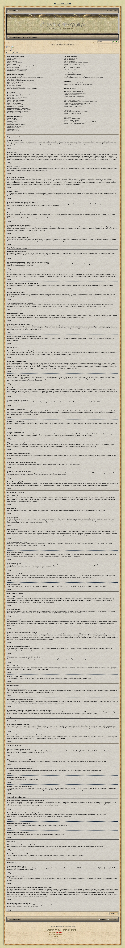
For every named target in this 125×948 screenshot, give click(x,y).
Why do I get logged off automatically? (17, 69)
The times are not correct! (14, 79)
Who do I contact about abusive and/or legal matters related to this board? (83, 121)
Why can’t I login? (12, 64)
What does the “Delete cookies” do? (16, 70)
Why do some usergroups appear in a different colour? (78, 65)
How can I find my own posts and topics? (74, 96)
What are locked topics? (13, 129)
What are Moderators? (69, 59)
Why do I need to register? (14, 58)
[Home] (62, 24)
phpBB (71, 296)
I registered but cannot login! (14, 62)
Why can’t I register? (12, 61)
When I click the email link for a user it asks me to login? (22, 88)
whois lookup (14, 891)
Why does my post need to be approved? (18, 111)
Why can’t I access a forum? (14, 103)
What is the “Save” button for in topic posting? (19, 109)
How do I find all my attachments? (72, 113)
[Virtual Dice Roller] (13, 48)
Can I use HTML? (12, 119)
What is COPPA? (11, 59)
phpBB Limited (55, 868)
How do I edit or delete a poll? (15, 101)
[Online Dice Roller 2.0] (8, 48)
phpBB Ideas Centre (84, 878)
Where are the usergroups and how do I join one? (77, 62)
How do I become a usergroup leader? (74, 64)
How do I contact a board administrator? (74, 123)
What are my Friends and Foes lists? (73, 83)
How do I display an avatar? (14, 85)
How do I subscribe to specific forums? (74, 104)
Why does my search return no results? (74, 91)
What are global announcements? (16, 124)
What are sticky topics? (13, 127)
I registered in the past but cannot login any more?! (20, 65)
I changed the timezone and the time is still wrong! (20, 80)
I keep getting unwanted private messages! (75, 76)
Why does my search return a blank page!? (75, 93)
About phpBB (20, 869)
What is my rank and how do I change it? (18, 87)
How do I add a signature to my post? (17, 97)
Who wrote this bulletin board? (72, 118)
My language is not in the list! (15, 82)
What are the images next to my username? (18, 83)
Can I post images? (12, 123)
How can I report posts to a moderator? (17, 108)
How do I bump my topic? (14, 112)
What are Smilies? (12, 121)
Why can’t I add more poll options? (16, 100)
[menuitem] (18, 11)
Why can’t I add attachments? (15, 105)
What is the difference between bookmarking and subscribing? (80, 101)
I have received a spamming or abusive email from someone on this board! (83, 77)
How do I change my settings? (15, 76)
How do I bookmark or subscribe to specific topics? (77, 103)
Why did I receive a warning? (15, 106)
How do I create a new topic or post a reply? (18, 94)
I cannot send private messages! (72, 74)
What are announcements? (14, 126)
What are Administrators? (70, 58)
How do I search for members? (72, 94)
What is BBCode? (12, 118)
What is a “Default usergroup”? (72, 67)
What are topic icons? (13, 130)
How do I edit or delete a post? (15, 95)
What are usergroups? (69, 61)
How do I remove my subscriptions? (73, 106)
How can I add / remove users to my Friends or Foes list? (78, 84)
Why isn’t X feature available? (71, 120)
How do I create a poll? (13, 98)
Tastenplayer (59, 932)
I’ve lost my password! (13, 67)
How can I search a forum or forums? (73, 90)
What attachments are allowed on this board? (76, 111)
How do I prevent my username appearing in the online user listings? (25, 77)
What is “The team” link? (70, 69)
